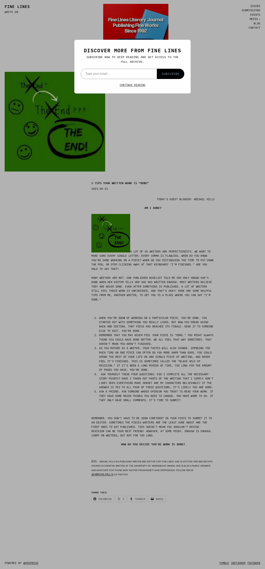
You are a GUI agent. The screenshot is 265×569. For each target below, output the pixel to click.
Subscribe (171, 74)
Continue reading (132, 85)
